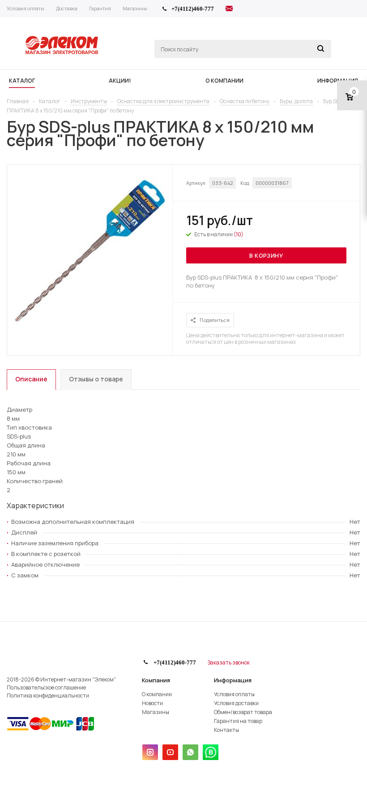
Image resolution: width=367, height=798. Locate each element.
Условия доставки (236, 703)
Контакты (226, 730)
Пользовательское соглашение (46, 687)
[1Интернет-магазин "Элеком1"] (63, 53)
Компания (156, 680)
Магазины (155, 712)
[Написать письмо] (229, 10)
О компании (157, 694)
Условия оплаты (234, 694)
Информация (233, 680)
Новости (152, 703)
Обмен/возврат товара (243, 712)
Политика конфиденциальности (48, 695)
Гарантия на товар (238, 721)
